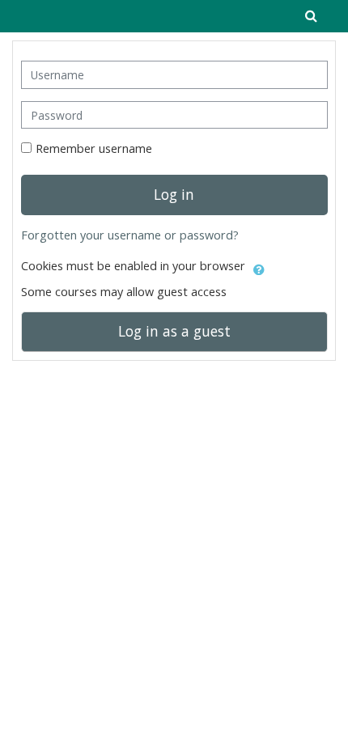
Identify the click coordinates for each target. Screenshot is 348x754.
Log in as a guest (174, 331)
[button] (259, 267)
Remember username (94, 148)
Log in (174, 194)
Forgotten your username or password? (130, 235)
